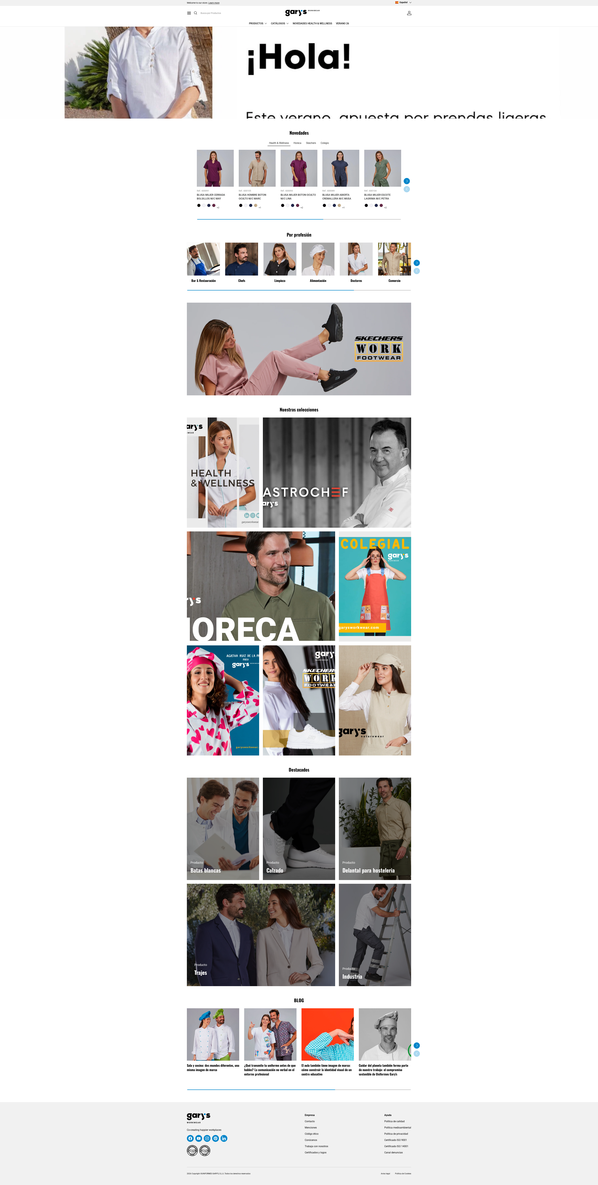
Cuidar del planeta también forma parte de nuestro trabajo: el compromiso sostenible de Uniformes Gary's (383, 1069)
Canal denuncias (393, 1152)
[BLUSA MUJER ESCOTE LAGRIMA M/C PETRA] (382, 168)
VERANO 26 (342, 23)
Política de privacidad (396, 1133)
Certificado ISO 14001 (396, 1146)
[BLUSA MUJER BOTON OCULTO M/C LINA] (299, 168)
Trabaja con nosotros (316, 1146)
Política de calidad (394, 1121)
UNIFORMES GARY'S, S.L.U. (213, 1174)
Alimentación (318, 280)
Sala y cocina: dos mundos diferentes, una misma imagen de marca (213, 1067)
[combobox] (225, 13)
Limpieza (279, 280)
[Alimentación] (318, 259)
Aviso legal (385, 1174)
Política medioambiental (397, 1127)
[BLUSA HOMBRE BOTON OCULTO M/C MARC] (257, 168)
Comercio (395, 280)
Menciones (311, 1127)
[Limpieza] (279, 259)
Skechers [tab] (311, 143)
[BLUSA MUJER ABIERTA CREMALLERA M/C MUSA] (340, 168)
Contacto (310, 1121)
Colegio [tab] (325, 143)
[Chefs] (241, 259)
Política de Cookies (403, 1174)
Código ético (311, 1133)
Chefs (241, 280)
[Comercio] (394, 259)
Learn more (213, 3)
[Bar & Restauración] (203, 259)
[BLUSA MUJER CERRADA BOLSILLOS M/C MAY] (215, 168)
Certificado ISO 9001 (395, 1140)
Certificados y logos (315, 1152)
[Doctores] (356, 259)
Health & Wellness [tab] (279, 143)
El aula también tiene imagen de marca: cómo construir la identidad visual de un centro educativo (326, 1069)
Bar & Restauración (203, 280)
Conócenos (311, 1140)
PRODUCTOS (256, 23)
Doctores (356, 280)
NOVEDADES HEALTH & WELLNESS (312, 23)
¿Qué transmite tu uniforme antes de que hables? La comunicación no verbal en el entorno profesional (270, 1069)
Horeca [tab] (297, 143)
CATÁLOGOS (278, 23)
